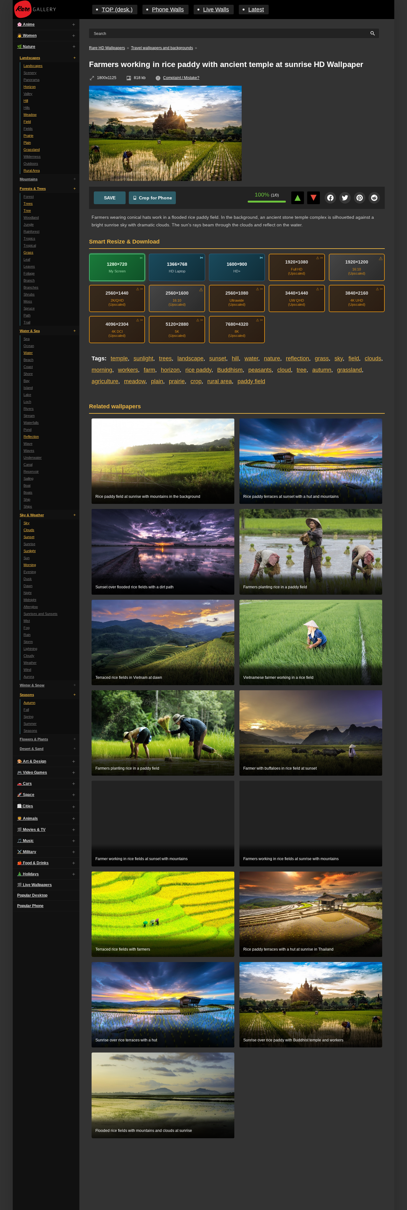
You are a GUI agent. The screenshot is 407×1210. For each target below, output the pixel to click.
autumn (321, 370)
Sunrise (29, 544)
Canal (28, 464)
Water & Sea (30, 331)
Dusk (28, 579)
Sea (27, 339)
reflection (297, 358)
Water (28, 353)
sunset (217, 358)
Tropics (29, 238)
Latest (256, 9)
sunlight (143, 358)
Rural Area (32, 170)
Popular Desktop (32, 895)
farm (149, 370)
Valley (28, 94)
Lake (27, 395)
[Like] (297, 197)
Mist (27, 621)
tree (302, 370)
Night (27, 593)
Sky (27, 523)
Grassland (32, 149)
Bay (27, 381)
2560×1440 (117, 293)
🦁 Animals (27, 818)
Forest (29, 196)
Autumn (29, 703)
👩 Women (27, 35)
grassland (349, 370)
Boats (28, 492)
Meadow (30, 115)
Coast (28, 367)
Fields (28, 128)
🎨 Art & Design (31, 761)
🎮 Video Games (32, 772)
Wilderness (32, 156)
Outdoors (31, 163)
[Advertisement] (318, 131)
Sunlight (30, 551)
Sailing (28, 478)
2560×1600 (177, 293)
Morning (30, 565)
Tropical (30, 245)
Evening (30, 572)
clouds (373, 358)
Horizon (30, 87)
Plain (27, 142)
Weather (30, 663)
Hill (26, 101)
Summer (30, 723)
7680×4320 (236, 324)
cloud (284, 370)
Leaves (29, 266)
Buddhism (230, 370)
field (353, 358)
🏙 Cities (25, 806)
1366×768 (177, 263)
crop (196, 381)
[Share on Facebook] (330, 198)
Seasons (27, 695)
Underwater (33, 457)
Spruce (29, 308)
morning (102, 370)
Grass (28, 252)
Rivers (29, 409)
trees (165, 358)
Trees (28, 203)
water (251, 358)
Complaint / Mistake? (181, 78)
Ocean (29, 346)
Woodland (31, 217)
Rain (27, 635)
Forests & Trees (33, 189)
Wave (28, 443)
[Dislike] (313, 197)
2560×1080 (236, 293)
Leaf (27, 259)
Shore (28, 374)
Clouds (29, 530)
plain (157, 381)
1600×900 (237, 263)
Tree (27, 210)
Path (27, 315)
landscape (190, 358)
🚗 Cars (24, 783)
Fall (26, 710)
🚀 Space (25, 794)
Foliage (29, 273)
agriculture (105, 381)
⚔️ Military (26, 852)
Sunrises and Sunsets (41, 614)
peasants (260, 370)
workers (128, 370)
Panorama (31, 80)
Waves (29, 450)
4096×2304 (117, 324)
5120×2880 (177, 324)
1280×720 (117, 263)
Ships (28, 506)
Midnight (30, 600)
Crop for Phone (155, 197)
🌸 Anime (26, 24)
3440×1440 (296, 293)
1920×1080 (296, 261)
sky (339, 358)
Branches (31, 287)
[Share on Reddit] (374, 198)
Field (27, 122)
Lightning (30, 649)
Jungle (29, 224)
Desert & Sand (32, 749)
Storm (28, 642)
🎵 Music (25, 841)
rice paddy (198, 370)
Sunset (29, 537)
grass (322, 358)
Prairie (28, 135)
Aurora (29, 677)
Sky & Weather (32, 515)
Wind (27, 670)
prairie (177, 381)
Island (28, 388)
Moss (28, 301)
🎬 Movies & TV (31, 829)
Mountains (29, 179)
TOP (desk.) (117, 9)
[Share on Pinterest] (359, 198)
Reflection (31, 436)
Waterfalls (31, 423)
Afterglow (31, 607)
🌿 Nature (26, 46)
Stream (29, 416)
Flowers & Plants (34, 739)
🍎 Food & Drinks (33, 863)
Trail (27, 322)
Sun (27, 558)
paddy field (251, 381)
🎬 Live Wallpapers (34, 885)
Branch (29, 280)
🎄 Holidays (28, 874)
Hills (27, 108)
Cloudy (29, 656)
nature (272, 358)
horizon (170, 370)
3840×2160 (356, 293)
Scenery (30, 73)
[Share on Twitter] (345, 198)
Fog (27, 628)
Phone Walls (168, 9)
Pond (27, 429)
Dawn (28, 586)
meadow (134, 381)
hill (235, 358)
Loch (27, 402)
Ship (27, 499)
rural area (219, 381)
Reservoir (31, 471)
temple (119, 358)
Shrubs (29, 294)
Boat (27, 485)
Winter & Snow (32, 685)
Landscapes (30, 58)
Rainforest (31, 231)
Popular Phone (30, 906)
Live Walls (216, 9)
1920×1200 (356, 261)
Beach (28, 360)
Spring (28, 717)
